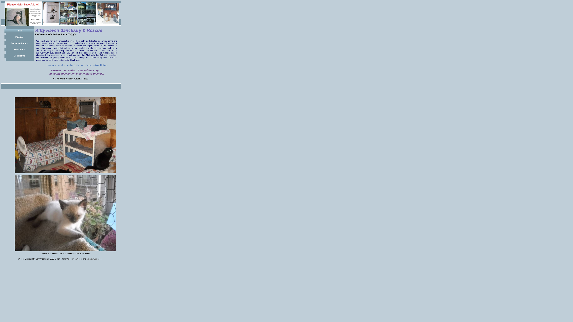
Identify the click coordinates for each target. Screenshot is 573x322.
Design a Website (75, 259)
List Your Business (94, 259)
